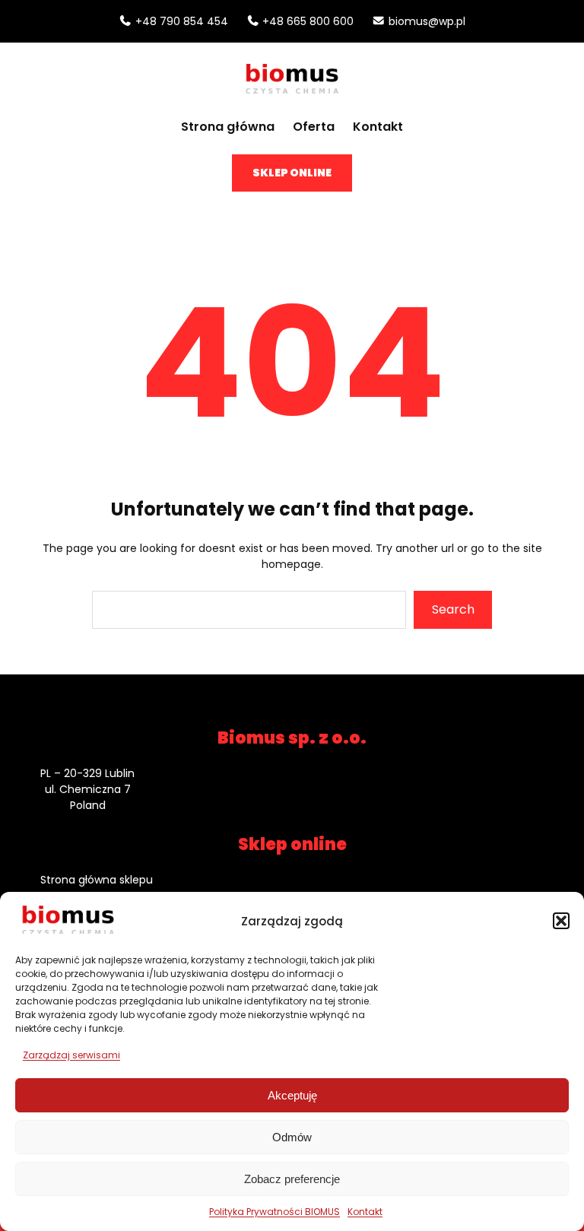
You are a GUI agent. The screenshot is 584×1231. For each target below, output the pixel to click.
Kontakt (365, 1211)
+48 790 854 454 (181, 21)
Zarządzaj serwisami (71, 1055)
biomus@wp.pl (427, 21)
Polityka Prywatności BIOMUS (274, 1211)
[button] (561, 920)
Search (453, 609)
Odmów (292, 1137)
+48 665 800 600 (308, 21)
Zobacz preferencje (292, 1178)
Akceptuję (292, 1095)
